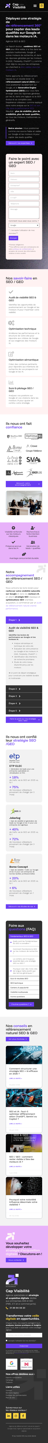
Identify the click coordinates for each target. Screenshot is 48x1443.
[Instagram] (16, 1416)
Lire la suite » (15, 1078)
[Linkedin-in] (8, 1416)
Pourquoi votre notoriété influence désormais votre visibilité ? (23, 1202)
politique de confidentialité (22, 249)
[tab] (24, 620)
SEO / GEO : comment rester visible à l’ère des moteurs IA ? (21, 1159)
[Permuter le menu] (35, 5)
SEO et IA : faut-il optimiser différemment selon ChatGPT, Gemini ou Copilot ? (23, 1115)
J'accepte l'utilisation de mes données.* (22, 1341)
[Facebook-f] (23, 1416)
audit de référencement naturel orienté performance (23, 606)
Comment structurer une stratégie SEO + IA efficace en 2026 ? (23, 1071)
